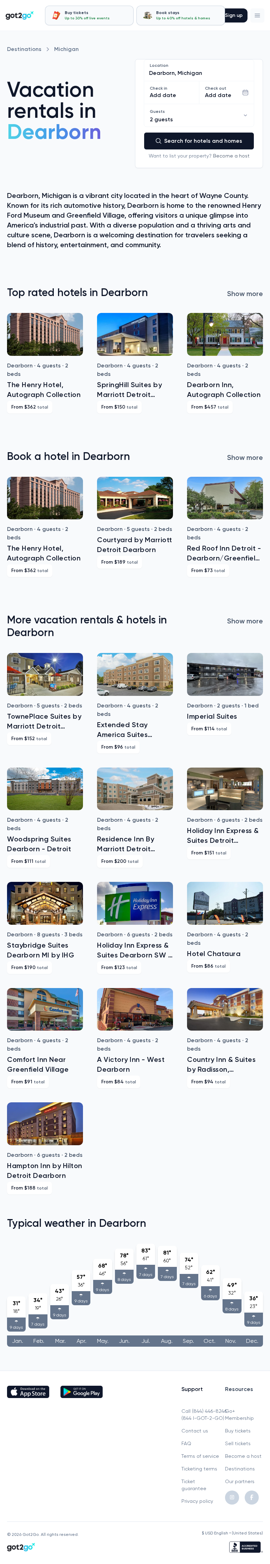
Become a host (231, 156)
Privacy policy (197, 1501)
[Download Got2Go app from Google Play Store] (81, 1392)
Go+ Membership (239, 1414)
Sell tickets (238, 1443)
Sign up (234, 15)
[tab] (89, 15)
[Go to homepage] (20, 15)
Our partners (240, 1481)
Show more (245, 293)
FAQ (186, 1443)
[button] (257, 15)
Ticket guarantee (193, 1485)
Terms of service (200, 1456)
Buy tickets (238, 1431)
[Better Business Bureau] (246, 1547)
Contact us (194, 1431)
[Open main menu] (257, 15)
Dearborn (54, 132)
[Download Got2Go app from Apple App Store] (28, 1392)
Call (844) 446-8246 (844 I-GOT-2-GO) (200, 1414)
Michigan (66, 49)
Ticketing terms (199, 1469)
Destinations (24, 49)
